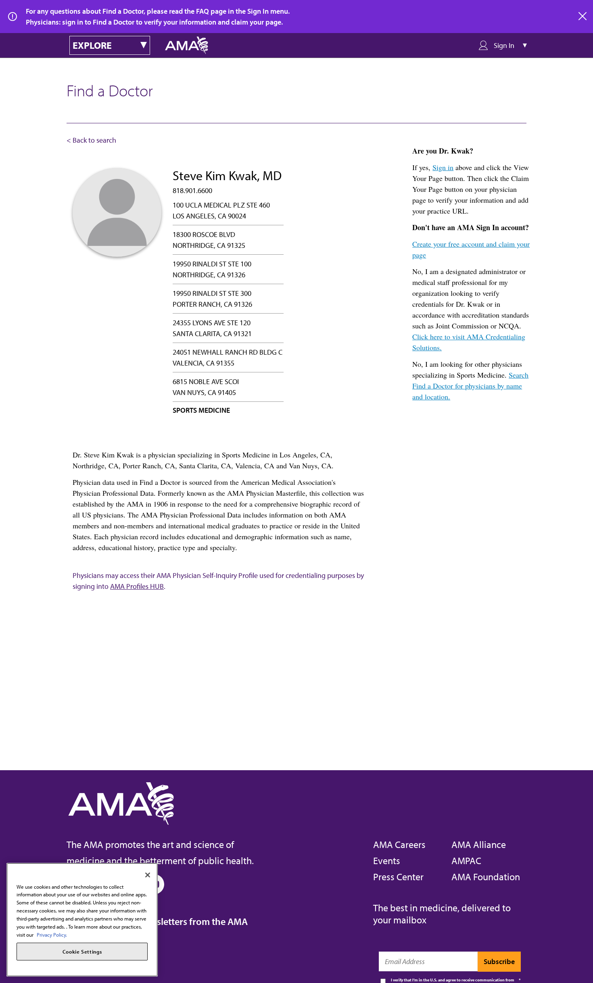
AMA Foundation (485, 877)
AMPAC (466, 860)
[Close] (148, 875)
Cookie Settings (82, 951)
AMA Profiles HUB (137, 586)
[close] (582, 16)
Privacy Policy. (52, 934)
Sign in (442, 167)
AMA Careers (399, 844)
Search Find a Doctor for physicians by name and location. (470, 385)
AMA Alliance (478, 844)
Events (386, 860)
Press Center (398, 877)
